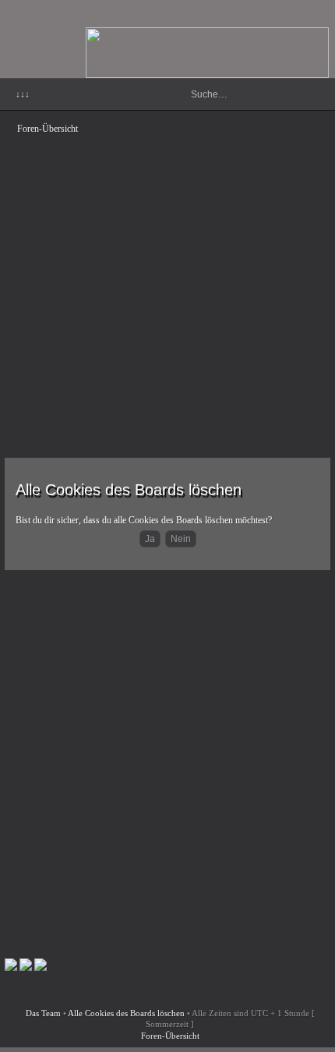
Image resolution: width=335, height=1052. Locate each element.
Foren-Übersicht (47, 128)
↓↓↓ (23, 94)
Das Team (43, 1013)
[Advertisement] (167, 272)
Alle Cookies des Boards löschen (126, 1013)
